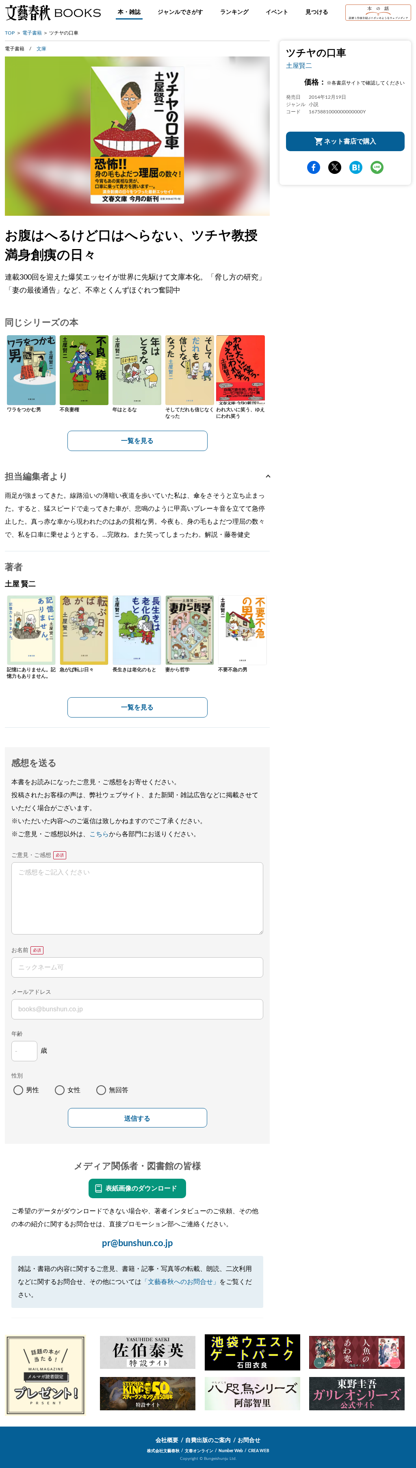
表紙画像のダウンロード (141, 1188)
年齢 (17, 1034)
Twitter (334, 167)
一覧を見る (137, 441)
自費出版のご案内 (208, 1440)
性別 (17, 1076)
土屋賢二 (299, 66)
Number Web (231, 1451)
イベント (277, 12)
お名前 (19, 950)
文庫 (41, 48)
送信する (137, 1118)
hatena (355, 167)
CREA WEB (258, 1451)
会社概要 (167, 1440)
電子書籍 (32, 32)
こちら (99, 834)
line (377, 167)
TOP (10, 32)
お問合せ (249, 1440)
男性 (32, 1090)
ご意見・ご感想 (31, 855)
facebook (313, 167)
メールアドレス (31, 992)
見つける (317, 12)
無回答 (118, 1090)
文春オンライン (199, 1451)
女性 (73, 1090)
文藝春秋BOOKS (53, 12)
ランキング (234, 12)
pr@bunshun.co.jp (137, 1243)
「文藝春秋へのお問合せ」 (180, 1282)
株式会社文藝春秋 (163, 1451)
